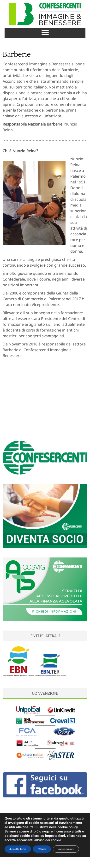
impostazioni (55, 836)
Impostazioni (66, 849)
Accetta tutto (17, 849)
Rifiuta (42, 849)
